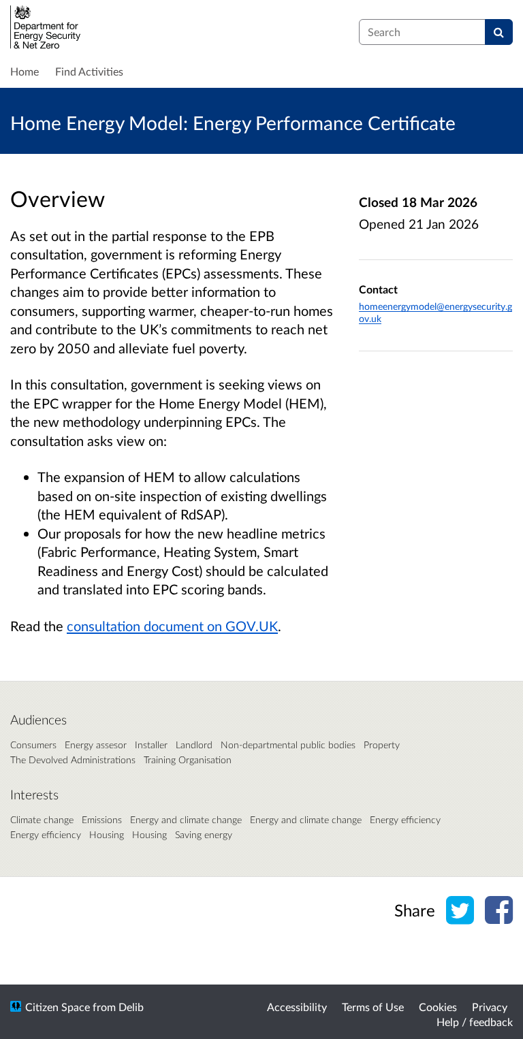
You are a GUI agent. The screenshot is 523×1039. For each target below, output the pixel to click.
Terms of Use (373, 1006)
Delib (131, 1006)
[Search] (499, 32)
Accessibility (297, 1006)
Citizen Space (57, 1006)
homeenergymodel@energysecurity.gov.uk (435, 312)
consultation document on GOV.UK (172, 626)
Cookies (438, 1006)
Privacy (489, 1006)
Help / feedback (475, 1021)
